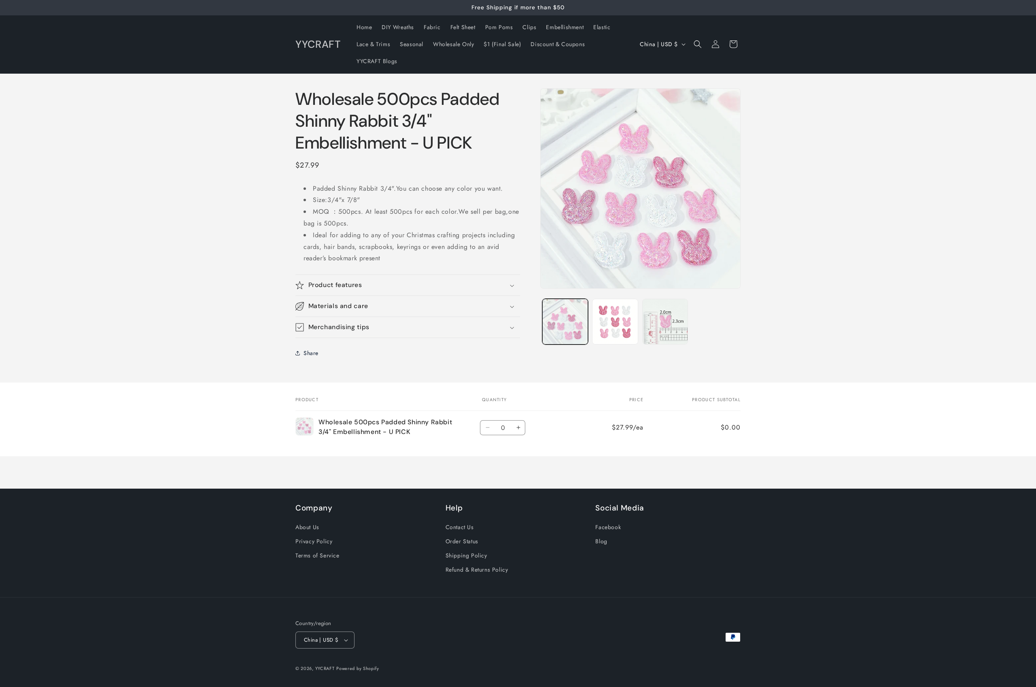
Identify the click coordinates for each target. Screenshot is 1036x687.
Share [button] (311, 353)
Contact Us (460, 527)
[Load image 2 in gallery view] (615, 322)
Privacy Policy (313, 541)
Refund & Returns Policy (477, 570)
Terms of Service (317, 555)
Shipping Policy (466, 555)
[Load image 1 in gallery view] (565, 322)
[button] (698, 44)
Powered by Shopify (357, 668)
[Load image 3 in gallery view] (665, 322)
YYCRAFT (325, 668)
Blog (601, 541)
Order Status (462, 541)
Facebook (608, 527)
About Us (307, 527)
